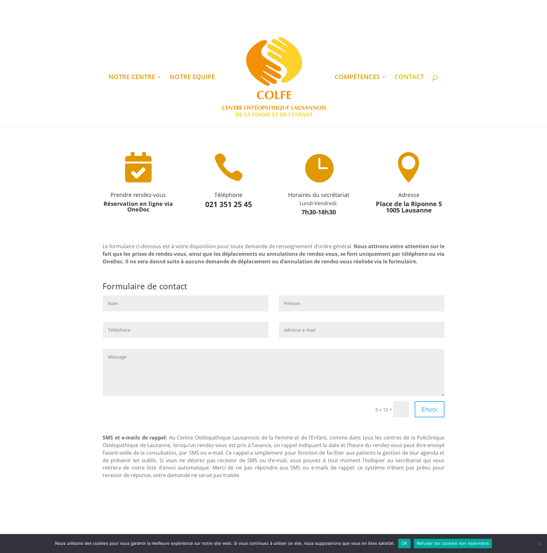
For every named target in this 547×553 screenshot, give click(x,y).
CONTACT (409, 78)
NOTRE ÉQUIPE (192, 78)
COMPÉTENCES (357, 78)
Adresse (408, 195)
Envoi (429, 409)
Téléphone (228, 195)
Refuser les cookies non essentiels (453, 543)
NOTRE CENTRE (132, 78)
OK (404, 543)
